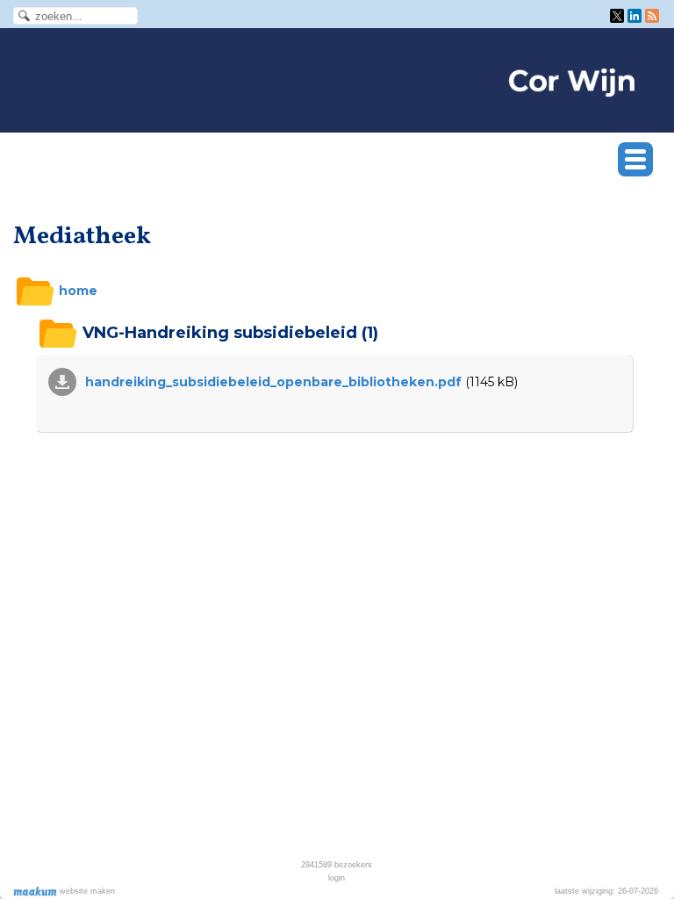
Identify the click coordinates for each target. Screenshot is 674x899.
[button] (635, 159)
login (336, 878)
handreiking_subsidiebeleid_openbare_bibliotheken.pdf (273, 382)
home (76, 290)
